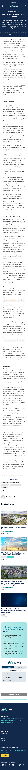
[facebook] (13, 765)
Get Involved (4, 733)
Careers (3, 738)
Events (2, 736)
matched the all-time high (15, 119)
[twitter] (23, 765)
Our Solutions (4, 731)
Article (11, 11)
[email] (2, 765)
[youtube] (9, 765)
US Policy (4, 487)
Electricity (5, 484)
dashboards (12, 253)
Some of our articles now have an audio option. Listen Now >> (14, 2)
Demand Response (14, 482)
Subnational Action (15, 484)
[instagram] (16, 765)
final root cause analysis (11, 194)
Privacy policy (12, 762)
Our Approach (4, 729)
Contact (3, 740)
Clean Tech (5, 482)
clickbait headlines (7, 52)
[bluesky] (19, 765)
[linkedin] (6, 765)
